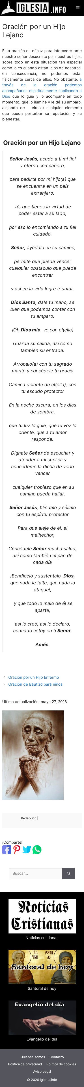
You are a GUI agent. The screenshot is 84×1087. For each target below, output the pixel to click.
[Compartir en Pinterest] (16, 853)
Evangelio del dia (42, 1039)
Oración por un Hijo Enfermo (33, 677)
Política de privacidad (25, 1064)
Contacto (57, 1057)
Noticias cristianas (42, 937)
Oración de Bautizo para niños (35, 684)
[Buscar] (68, 873)
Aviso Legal (42, 1071)
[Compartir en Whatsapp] (36, 853)
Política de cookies (61, 1064)
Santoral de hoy (42, 988)
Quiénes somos (32, 1057)
